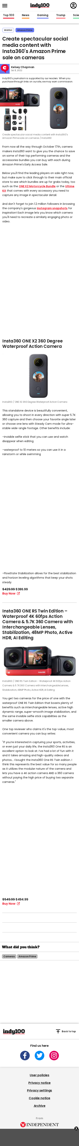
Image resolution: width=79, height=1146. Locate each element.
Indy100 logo (40, 5)
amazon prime (24, 30)
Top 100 (8, 15)
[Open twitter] (39, 1055)
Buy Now (9, 593)
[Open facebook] (25, 1055)
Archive (39, 1106)
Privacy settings (39, 1090)
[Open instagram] (54, 1055)
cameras (9, 956)
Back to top (69, 1031)
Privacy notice (39, 1083)
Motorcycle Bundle (42, 186)
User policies (39, 1075)
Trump (60, 15)
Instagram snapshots (52, 208)
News (25, 15)
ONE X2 (24, 186)
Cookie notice (39, 1098)
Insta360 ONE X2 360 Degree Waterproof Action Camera (32, 343)
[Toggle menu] (6, 5)
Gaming (43, 15)
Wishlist (8, 30)
